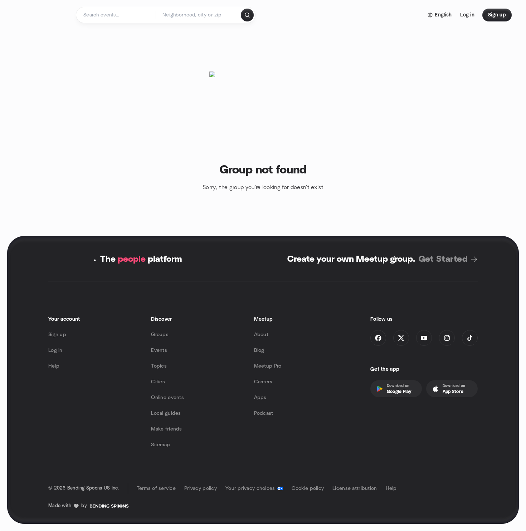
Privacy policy (200, 488)
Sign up (57, 334)
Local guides (166, 413)
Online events (167, 397)
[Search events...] (247, 15)
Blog (259, 350)
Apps (260, 397)
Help (53, 366)
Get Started (443, 259)
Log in (55, 350)
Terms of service (156, 488)
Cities (158, 381)
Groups (160, 334)
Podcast (263, 413)
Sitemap (160, 444)
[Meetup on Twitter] (401, 338)
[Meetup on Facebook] (378, 338)
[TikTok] (470, 338)
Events (159, 350)
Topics (159, 366)
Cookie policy (308, 488)
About (261, 334)
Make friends (166, 429)
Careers (263, 381)
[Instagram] (447, 338)
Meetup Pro (268, 366)
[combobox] (198, 15)
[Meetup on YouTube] (424, 338)
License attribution (354, 488)
